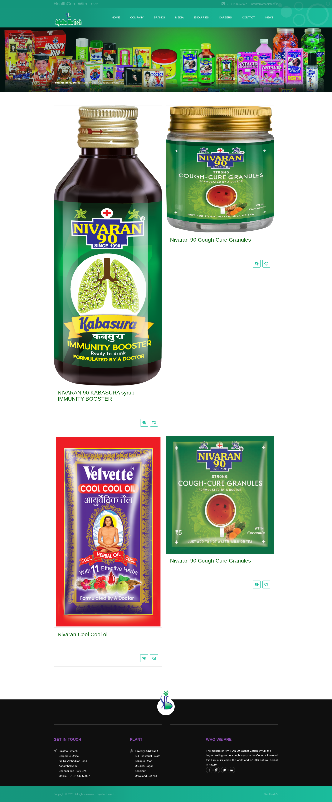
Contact (248, 17)
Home (116, 17)
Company (137, 17)
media (179, 17)
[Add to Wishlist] (154, 423)
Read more (57, 414)
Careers (225, 17)
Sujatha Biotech (105, 794)
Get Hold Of (271, 794)
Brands (159, 17)
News (269, 17)
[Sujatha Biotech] (68, 18)
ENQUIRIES (201, 17)
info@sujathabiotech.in (264, 3)
